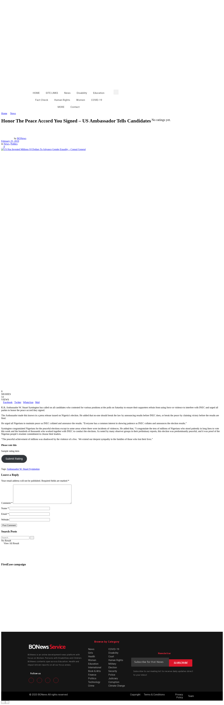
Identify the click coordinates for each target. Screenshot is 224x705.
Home (4, 113)
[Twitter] (39, 680)
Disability (82, 93)
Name (5, 508)
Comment (6, 503)
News (67, 93)
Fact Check (41, 100)
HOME (36, 93)
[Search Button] (32, 537)
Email (5, 514)
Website (5, 519)
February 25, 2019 (10, 141)
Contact (75, 107)
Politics (14, 144)
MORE (61, 107)
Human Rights (62, 100)
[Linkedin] (47, 680)
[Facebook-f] (31, 680)
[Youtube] (56, 680)
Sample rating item (10, 451)
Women (80, 100)
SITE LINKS (52, 93)
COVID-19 (96, 100)
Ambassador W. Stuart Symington (23, 469)
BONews (21, 138)
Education (98, 93)
